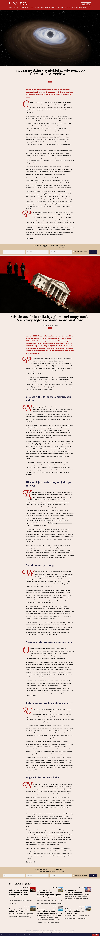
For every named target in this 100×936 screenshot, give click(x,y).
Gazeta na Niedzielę (46, 930)
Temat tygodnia (13, 7)
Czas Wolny (60, 7)
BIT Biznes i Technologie (48, 7)
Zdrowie (37, 7)
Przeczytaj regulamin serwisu (35, 934)
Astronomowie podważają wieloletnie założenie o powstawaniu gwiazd (77, 892)
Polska (22, 7)
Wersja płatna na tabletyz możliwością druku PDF (85, 4)
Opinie (71, 7)
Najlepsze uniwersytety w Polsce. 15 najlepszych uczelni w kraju (74, 911)
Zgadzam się (95, 934)
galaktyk (60, 150)
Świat (26, 7)
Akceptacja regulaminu (81, 251)
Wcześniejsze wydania (80, 7)
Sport (66, 7)
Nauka (31, 7)
